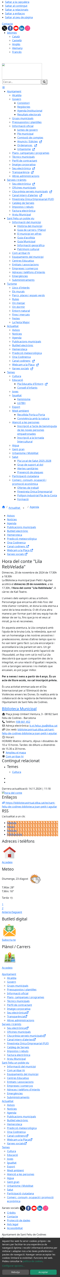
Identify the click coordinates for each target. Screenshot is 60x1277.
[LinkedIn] (22, 28)
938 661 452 (23, 722)
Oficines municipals (19, 1032)
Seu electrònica (16, 1012)
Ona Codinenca (16, 542)
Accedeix (7, 862)
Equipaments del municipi (22, 1074)
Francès (17, 52)
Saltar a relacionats (16, 9)
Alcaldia (11, 978)
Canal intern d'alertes (20, 1039)
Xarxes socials (15, 554)
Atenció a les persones (20, 1174)
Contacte (7, 23)
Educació (12, 1155)
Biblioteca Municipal (19, 708)
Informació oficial (17, 993)
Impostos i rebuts (17, 1051)
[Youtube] (16, 28)
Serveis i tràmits (11, 1024)
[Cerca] (44, 82)
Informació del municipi (21, 1066)
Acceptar (43, 1272)
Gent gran (13, 1182)
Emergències (15, 1093)
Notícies (12, 519)
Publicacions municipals (21, 527)
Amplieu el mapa (16, 752)
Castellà (17, 40)
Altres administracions (20, 1020)
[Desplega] (23, 508)
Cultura (11, 1151)
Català (16, 36)
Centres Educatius (18, 1078)
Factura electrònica (18, 1055)
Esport (11, 1166)
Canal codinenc (16, 546)
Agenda (34, 507)
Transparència (15, 1016)
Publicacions (14, 834)
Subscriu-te (9, 940)
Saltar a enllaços (15, 13)
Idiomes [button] (12, 32)
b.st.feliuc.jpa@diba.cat (43, 725)
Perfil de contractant (19, 1005)
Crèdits (11, 1212)
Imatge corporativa (18, 1009)
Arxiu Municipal (16, 1059)
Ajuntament (9, 974)
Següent (17, 912)
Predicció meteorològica (22, 538)
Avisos (11, 515)
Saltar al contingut (16, 6)
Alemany (17, 48)
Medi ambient (15, 1170)
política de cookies (33, 1261)
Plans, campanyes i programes (25, 997)
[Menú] (3, 87)
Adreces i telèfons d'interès (23, 1089)
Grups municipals (17, 985)
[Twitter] (5, 28)
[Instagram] (27, 28)
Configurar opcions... (13, 1265)
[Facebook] (10, 28)
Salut (10, 1189)
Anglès (16, 44)
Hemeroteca (14, 535)
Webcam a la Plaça (18, 550)
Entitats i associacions (20, 1082)
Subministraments (18, 1097)
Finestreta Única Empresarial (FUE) (28, 1043)
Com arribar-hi (15, 756)
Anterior (7, 912)
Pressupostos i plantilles (21, 989)
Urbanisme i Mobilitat (20, 1186)
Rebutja (15, 1272)
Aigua (10, 1178)
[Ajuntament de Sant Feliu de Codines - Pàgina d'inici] (22, 71)
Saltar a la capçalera (17, 2)
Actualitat (15, 508)
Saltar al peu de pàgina (19, 17)
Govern (11, 982)
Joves (10, 1159)
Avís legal (12, 1224)
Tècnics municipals (18, 1001)
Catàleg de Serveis (18, 1047)
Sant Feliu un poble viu (15, 1062)
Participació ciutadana (20, 1193)
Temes (6, 1147)
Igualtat (11, 1162)
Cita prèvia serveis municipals (25, 1035)
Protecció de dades (18, 1220)
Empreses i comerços (20, 1085)
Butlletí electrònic (17, 531)
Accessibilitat (15, 1228)
